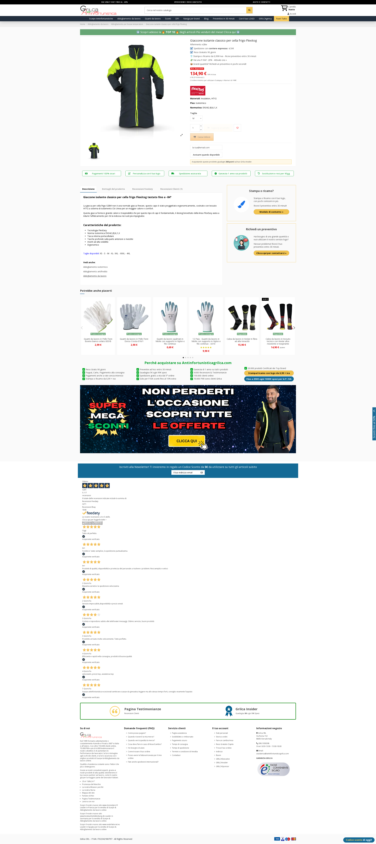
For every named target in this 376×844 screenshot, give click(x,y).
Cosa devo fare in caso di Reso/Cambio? (145, 744)
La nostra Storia (88, 790)
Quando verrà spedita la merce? (141, 740)
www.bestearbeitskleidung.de (92, 816)
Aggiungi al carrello (220, 127)
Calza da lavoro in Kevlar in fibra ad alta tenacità (242, 340)
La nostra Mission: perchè (92, 787)
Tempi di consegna (180, 744)
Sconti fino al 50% (374, 427)
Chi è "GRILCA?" (88, 781)
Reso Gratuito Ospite (225, 744)
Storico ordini (221, 736)
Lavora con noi (88, 801)
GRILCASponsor (222, 766)
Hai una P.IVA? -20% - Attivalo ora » (210, 60)
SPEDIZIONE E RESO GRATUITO (188, 2)
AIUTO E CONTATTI (261, 2)
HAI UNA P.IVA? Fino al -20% (114, 2)
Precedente (87, 523)
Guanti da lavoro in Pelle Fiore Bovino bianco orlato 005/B (98, 340)
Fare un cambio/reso (224, 740)
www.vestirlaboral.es (111, 824)
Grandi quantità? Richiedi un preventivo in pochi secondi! (219, 64)
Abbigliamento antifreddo (95, 271)
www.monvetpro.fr (110, 805)
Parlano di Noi (88, 796)
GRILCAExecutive (223, 759)
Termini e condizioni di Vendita (185, 751)
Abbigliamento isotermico (95, 267)
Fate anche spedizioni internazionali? (143, 762)
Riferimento (195, 44)
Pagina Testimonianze (91, 798)
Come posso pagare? (137, 733)
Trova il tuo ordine (223, 748)
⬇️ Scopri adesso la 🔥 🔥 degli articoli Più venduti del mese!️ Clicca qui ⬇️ (188, 32)
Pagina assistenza (179, 733)
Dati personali (222, 733)
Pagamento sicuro (179, 740)
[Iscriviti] (202, 472)
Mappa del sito (88, 793)
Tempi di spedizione (180, 748)
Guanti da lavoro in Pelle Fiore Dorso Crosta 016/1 (134, 340)
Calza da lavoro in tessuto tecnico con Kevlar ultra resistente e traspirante (278, 341)
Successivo (97, 523)
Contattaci (176, 755)
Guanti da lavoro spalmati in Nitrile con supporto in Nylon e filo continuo (170, 341)
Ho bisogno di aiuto (136, 748)
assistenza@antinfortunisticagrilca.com (272, 753)
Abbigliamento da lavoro (94, 275)
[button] (183, 357)
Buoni (218, 755)
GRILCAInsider (222, 762)
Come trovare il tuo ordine (139, 751)
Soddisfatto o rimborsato (182, 736)
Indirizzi (219, 751)
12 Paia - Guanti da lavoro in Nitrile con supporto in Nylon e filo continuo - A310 (206, 341)
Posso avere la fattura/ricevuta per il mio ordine (145, 756)
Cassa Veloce (204, 137)
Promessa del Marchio (91, 784)
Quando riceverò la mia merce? (141, 736)
